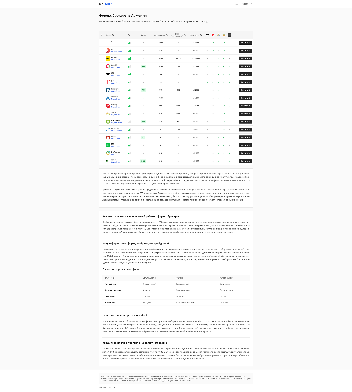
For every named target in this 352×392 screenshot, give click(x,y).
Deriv (113, 49)
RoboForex (115, 89)
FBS (112, 144)
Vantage (114, 105)
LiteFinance (115, 152)
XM (112, 73)
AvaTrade (115, 97)
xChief (113, 160)
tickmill (114, 65)
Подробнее (115, 52)
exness (114, 57)
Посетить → (245, 42)
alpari (113, 112)
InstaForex (115, 136)
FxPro (113, 81)
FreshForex (115, 120)
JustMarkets (115, 128)
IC (112, 41)
